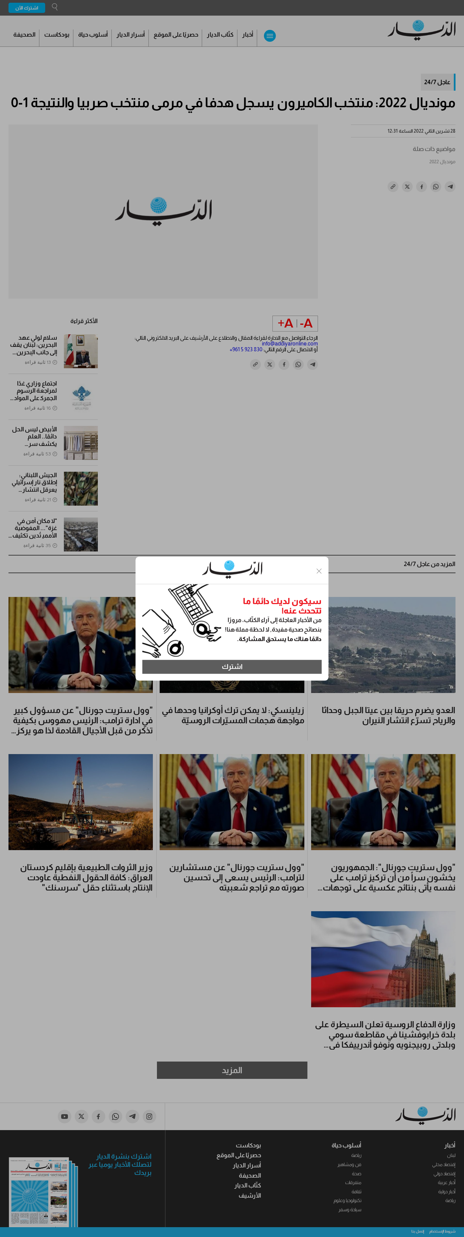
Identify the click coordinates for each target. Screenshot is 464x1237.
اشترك (232, 667)
